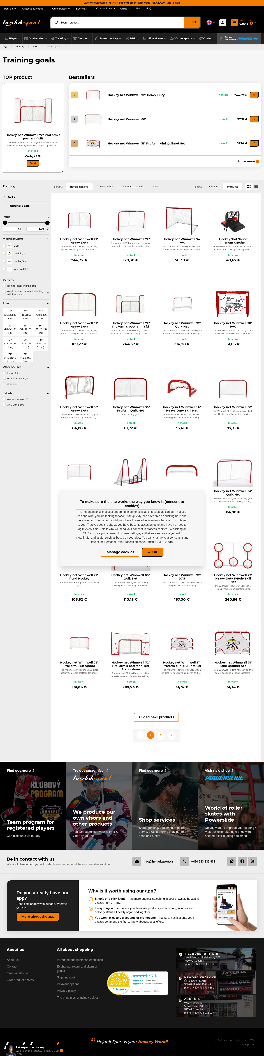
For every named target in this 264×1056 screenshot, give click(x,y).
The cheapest (105, 186)
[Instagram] (231, 861)
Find (192, 22)
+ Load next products (156, 717)
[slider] (5, 222)
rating (156, 186)
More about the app (37, 916)
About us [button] (8, 8)
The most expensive (132, 186)
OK (154, 552)
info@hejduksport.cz (158, 861)
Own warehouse (17, 973)
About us (13, 960)
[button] (12, 38)
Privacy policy (66, 990)
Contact (12, 966)
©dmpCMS (248, 1044)
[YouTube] (252, 861)
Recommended (79, 186)
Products (232, 186)
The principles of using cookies (78, 997)
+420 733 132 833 (203, 861)
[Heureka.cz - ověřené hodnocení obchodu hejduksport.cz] (137, 983)
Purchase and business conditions (80, 960)
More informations (159, 541)
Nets (35, 46)
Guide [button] (123, 8)
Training (20, 46)
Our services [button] (59, 8)
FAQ (148, 8)
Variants (213, 186)
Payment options (68, 984)
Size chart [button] (81, 8)
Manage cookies (120, 552)
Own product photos (20, 980)
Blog (138, 8)
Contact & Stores (105, 8)
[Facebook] (242, 861)
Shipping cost (66, 977)
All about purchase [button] (32, 8)
